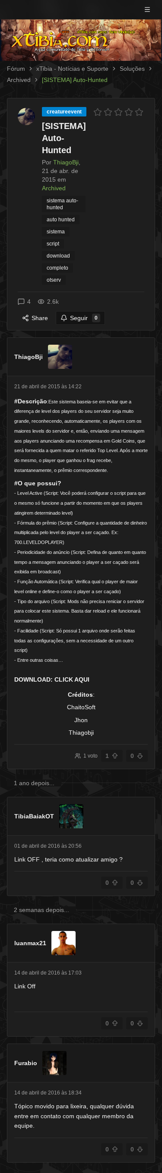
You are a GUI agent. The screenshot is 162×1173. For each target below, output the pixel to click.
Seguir (84, 317)
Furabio (25, 1063)
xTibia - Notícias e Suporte (72, 68)
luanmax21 (30, 943)
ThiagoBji (28, 356)
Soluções (132, 68)
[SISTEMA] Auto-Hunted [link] (75, 79)
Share (40, 317)
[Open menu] (147, 9)
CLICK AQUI (71, 679)
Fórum (16, 68)
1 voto (90, 756)
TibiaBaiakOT (34, 816)
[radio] (97, 112)
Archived (19, 79)
